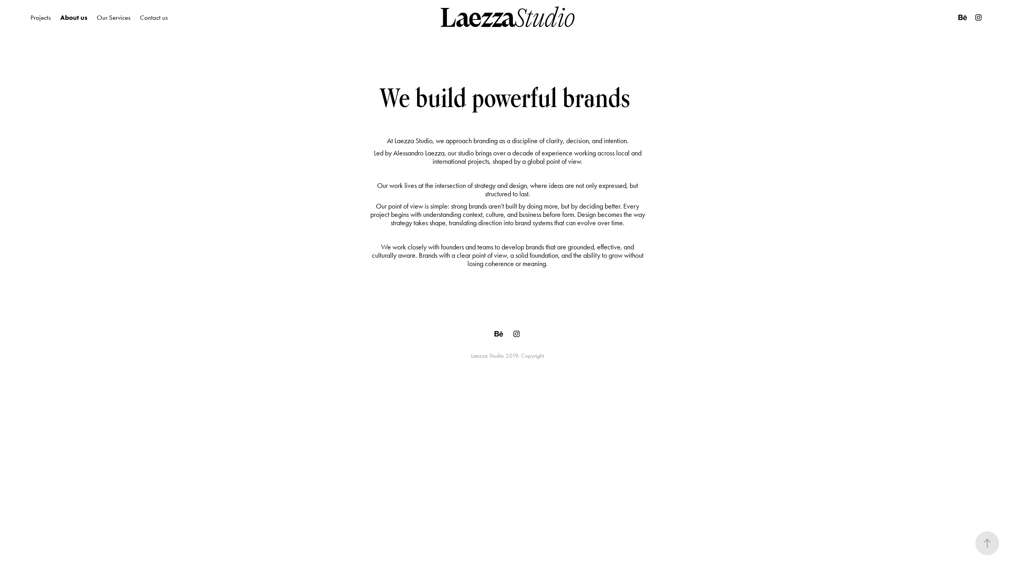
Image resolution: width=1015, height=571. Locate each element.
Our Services (113, 17)
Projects (41, 17)
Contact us (154, 17)
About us (73, 17)
